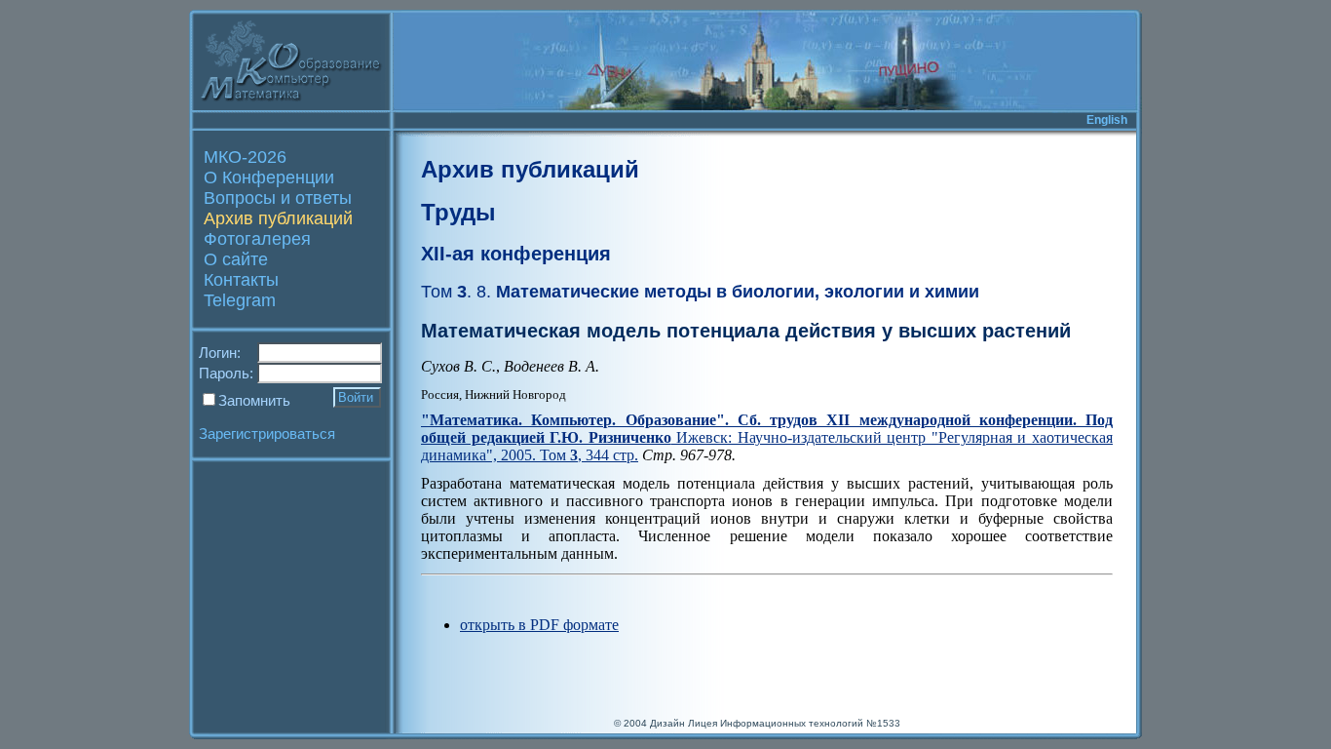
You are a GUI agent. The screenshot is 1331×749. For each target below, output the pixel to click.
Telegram (240, 300)
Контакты (241, 280)
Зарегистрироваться (267, 433)
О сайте (236, 259)
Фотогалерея (257, 239)
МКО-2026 (245, 157)
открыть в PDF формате (539, 624)
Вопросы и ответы (278, 198)
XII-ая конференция (516, 253)
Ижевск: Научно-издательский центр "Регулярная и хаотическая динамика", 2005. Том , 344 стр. (767, 437)
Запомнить (254, 400)
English (1106, 120)
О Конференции (269, 177)
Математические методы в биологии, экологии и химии (700, 291)
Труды (458, 212)
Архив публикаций (278, 218)
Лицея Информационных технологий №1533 (794, 723)
